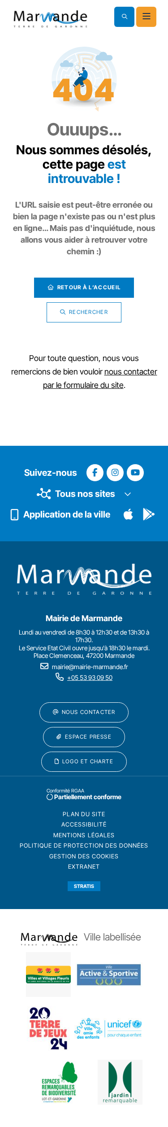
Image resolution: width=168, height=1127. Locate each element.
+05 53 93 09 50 (89, 677)
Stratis (84, 886)
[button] (124, 17)
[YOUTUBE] (135, 473)
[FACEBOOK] (95, 473)
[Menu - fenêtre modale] (146, 17)
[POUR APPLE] (128, 514)
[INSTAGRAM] (115, 473)
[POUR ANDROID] (149, 514)
